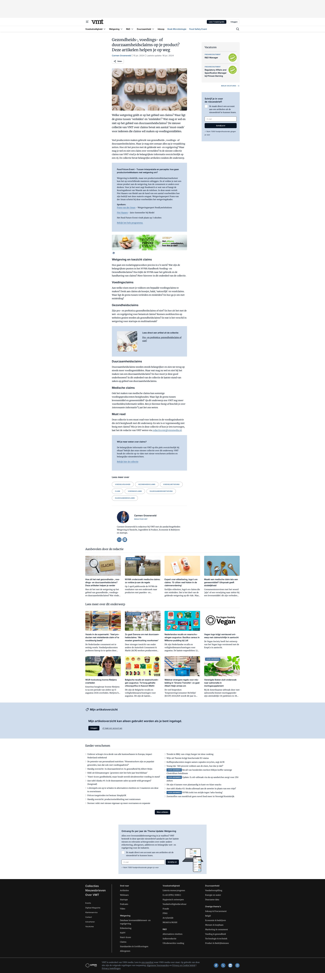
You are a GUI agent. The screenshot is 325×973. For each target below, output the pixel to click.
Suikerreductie (169, 938)
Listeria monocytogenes (174, 890)
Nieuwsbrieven (95, 890)
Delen (119, 61)
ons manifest (147, 962)
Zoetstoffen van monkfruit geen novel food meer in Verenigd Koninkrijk (200, 796)
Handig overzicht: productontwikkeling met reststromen (114, 799)
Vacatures (89, 926)
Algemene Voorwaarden (158, 965)
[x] (223, 965)
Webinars (124, 895)
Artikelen (124, 890)
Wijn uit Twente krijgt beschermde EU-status (188, 758)
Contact (88, 917)
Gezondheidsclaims (146, 484)
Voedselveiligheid (122, 484)
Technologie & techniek (216, 938)
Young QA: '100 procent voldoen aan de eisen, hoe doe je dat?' (195, 766)
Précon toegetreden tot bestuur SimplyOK (106, 795)
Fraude (166, 908)
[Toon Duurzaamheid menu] (153, 29)
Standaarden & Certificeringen (134, 946)
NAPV (122, 933)
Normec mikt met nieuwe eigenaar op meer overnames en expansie (118, 803)
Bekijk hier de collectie (127, 461)
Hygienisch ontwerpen (173, 899)
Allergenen (125, 951)
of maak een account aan (112, 728)
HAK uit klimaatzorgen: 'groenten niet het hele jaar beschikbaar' (117, 773)
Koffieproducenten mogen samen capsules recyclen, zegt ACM (195, 762)
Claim (117, 491)
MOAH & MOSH (170, 922)
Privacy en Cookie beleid (183, 965)
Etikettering (125, 928)
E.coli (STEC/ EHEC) (172, 895)
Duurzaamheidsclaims (125, 498)
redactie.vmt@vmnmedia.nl (167, 430)
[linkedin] (125, 539)
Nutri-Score (125, 937)
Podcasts (124, 904)
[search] (238, 29)
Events (88, 903)
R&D (165, 929)
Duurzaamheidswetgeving (161, 491)
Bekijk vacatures (228, 86)
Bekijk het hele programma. (130, 223)
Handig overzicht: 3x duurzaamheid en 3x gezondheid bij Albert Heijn (119, 769)
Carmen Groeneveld (121, 55)
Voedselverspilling (213, 890)
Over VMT (92, 894)
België (208, 916)
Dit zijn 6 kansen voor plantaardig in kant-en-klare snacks (194, 784)
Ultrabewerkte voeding (173, 943)
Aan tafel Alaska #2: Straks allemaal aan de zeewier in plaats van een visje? (201, 788)
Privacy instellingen (111, 968)
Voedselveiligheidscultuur (174, 904)
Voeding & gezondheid (215, 934)
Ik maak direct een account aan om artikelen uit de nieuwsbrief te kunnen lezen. (222, 109)
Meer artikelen (162, 812)
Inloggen (234, 22)
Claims (123, 942)
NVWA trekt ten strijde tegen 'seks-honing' (202, 792)
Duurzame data (212, 899)
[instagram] (237, 965)
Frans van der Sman (126, 207)
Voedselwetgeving (171, 484)
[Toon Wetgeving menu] (121, 29)
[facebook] (216, 965)
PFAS (165, 913)
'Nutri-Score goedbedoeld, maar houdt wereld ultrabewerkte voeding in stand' (123, 777)
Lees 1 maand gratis (216, 22)
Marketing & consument (216, 929)
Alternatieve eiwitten (172, 934)
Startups (124, 899)
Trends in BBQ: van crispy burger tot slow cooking (190, 754)
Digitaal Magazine (92, 908)
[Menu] (87, 21)
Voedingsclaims (135, 491)
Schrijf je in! (220, 126)
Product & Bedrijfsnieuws (217, 943)
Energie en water (213, 895)
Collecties (92, 886)
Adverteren (90, 922)
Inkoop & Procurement (216, 911)
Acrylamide (168, 918)
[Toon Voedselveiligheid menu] (104, 29)
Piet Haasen (122, 212)
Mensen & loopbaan (214, 925)
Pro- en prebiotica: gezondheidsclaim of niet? (161, 339)
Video (122, 908)
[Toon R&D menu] (132, 29)
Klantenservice (91, 912)
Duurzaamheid (212, 885)
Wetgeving (125, 915)
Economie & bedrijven (215, 920)
